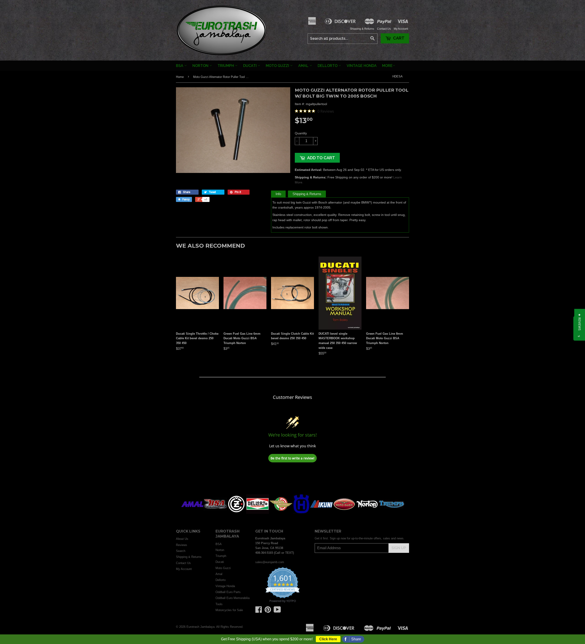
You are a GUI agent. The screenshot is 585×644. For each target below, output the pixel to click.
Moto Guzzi (278, 66)
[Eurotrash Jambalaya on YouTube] (277, 611)
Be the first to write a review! (292, 458)
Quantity (301, 133)
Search (180, 551)
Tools (219, 604)
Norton (200, 66)
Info (278, 194)
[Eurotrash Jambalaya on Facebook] (258, 611)
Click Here (328, 639)
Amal (303, 66)
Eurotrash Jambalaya (200, 626)
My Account (401, 28)
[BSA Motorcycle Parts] (215, 512)
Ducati (250, 66)
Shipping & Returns (362, 28)
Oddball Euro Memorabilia (232, 598)
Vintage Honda (362, 66)
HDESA (397, 76)
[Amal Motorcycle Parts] (192, 512)
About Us (182, 539)
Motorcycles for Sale (229, 610)
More (387, 66)
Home (180, 77)
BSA (180, 66)
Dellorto (328, 66)
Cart (398, 38)
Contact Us (384, 28)
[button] (579, 322)
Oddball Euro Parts (228, 592)
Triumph (226, 66)
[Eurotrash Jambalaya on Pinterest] (267, 611)
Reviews (181, 545)
